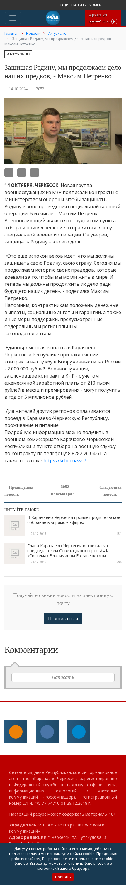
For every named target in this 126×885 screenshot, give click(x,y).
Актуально (18, 54)
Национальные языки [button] (81, 5)
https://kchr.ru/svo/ (64, 460)
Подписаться (63, 618)
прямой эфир (100, 18)
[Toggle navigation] (13, 18)
